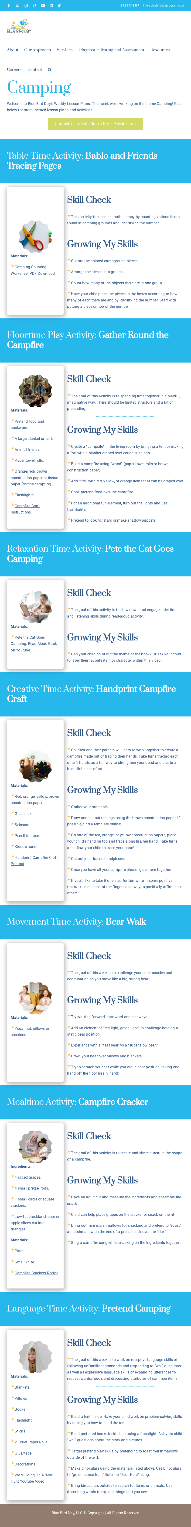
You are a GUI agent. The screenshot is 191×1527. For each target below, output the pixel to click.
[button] (49, 69)
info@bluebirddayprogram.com (163, 5)
